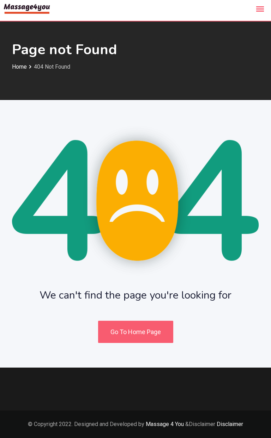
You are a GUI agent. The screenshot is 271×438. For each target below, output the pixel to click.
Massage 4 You (165, 424)
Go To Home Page (135, 332)
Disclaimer (230, 424)
